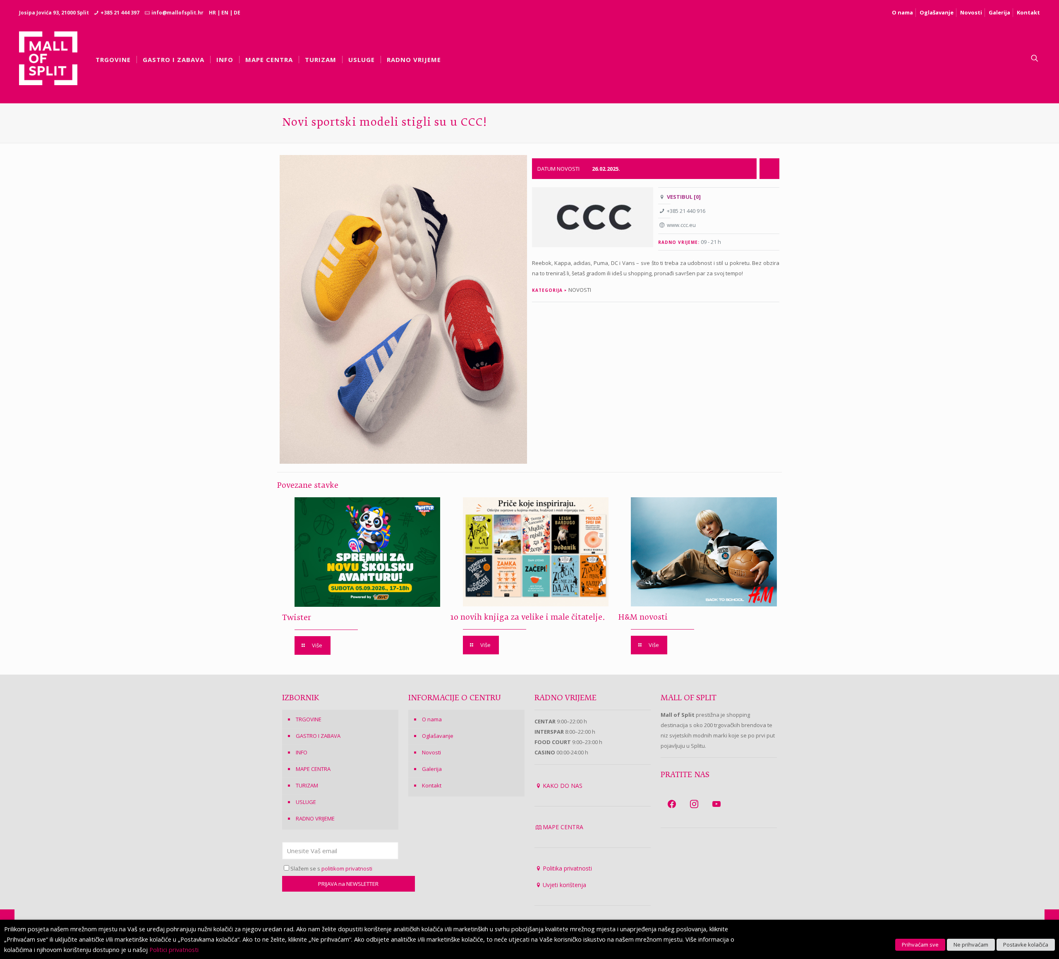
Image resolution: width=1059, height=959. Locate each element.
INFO (301, 752)
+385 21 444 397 (120, 12)
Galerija (999, 12)
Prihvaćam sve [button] (920, 944)
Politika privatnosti (567, 868)
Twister (296, 618)
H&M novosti (643, 617)
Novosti (971, 12)
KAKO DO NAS (562, 786)
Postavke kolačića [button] (1025, 944)
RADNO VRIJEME (315, 818)
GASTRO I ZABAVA (318, 736)
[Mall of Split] (48, 58)
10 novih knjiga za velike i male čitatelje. (527, 617)
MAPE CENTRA (313, 769)
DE (237, 12)
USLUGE (306, 802)
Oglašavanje (937, 12)
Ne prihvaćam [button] (971, 944)
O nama (902, 12)
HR (212, 12)
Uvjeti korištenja (564, 885)
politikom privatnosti (346, 868)
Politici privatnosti (174, 949)
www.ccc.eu (681, 225)
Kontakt (1028, 12)
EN (224, 12)
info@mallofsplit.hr (177, 12)
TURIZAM (307, 785)
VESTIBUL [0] (684, 196)
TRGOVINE (308, 719)
